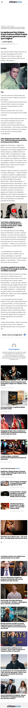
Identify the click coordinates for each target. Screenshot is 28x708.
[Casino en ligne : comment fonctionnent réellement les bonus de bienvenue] (14, 447)
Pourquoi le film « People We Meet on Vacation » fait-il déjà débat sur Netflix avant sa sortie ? (18, 494)
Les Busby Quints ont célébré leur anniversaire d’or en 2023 (13, 557)
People (12, 26)
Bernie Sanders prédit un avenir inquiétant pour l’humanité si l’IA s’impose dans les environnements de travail (13, 626)
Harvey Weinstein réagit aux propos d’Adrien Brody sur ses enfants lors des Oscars (12, 579)
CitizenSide (3, 26)
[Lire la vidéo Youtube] (14, 210)
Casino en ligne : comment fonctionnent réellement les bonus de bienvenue (13, 457)
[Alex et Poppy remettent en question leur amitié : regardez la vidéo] (5, 483)
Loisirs (8, 26)
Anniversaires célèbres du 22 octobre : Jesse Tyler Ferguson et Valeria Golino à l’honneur (13, 649)
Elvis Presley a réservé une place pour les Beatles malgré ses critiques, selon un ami (14, 383)
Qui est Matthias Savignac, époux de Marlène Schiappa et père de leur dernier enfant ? (13, 696)
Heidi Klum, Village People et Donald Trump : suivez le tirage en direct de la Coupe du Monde (13, 473)
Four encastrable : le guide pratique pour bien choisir (13, 408)
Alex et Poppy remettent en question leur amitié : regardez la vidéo (18, 483)
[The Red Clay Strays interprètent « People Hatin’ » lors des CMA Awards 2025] (5, 506)
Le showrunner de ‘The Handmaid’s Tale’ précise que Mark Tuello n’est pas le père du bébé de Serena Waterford (13, 673)
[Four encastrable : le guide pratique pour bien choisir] (14, 398)
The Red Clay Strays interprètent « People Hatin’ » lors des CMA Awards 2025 (17, 506)
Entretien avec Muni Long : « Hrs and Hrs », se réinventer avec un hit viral (14, 537)
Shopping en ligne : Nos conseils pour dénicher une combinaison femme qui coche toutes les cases (13, 432)
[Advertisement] (14, 15)
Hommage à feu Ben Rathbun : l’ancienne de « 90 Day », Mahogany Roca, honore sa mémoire (14, 602)
